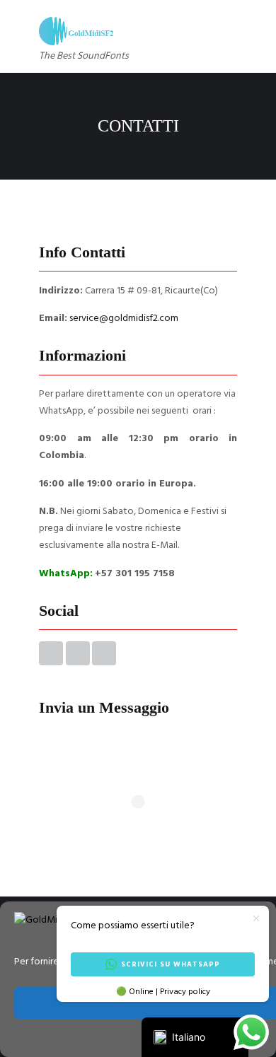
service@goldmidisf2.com (123, 318)
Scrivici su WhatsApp (170, 964)
